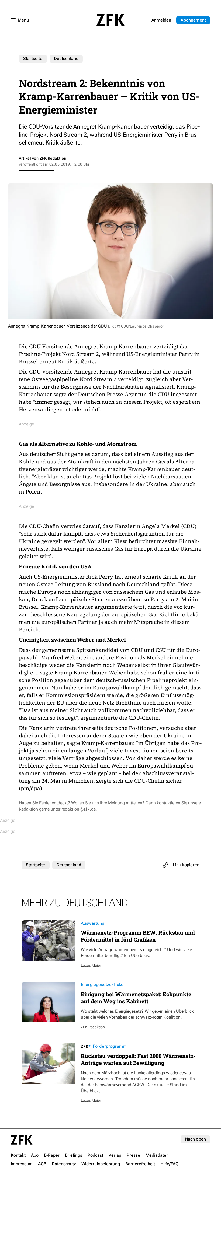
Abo (193, 20)
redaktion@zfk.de (78, 809)
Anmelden (161, 20)
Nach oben (195, 1139)
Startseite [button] (110, 20)
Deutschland (66, 58)
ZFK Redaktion (53, 158)
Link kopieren (186, 864)
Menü (23, 20)
